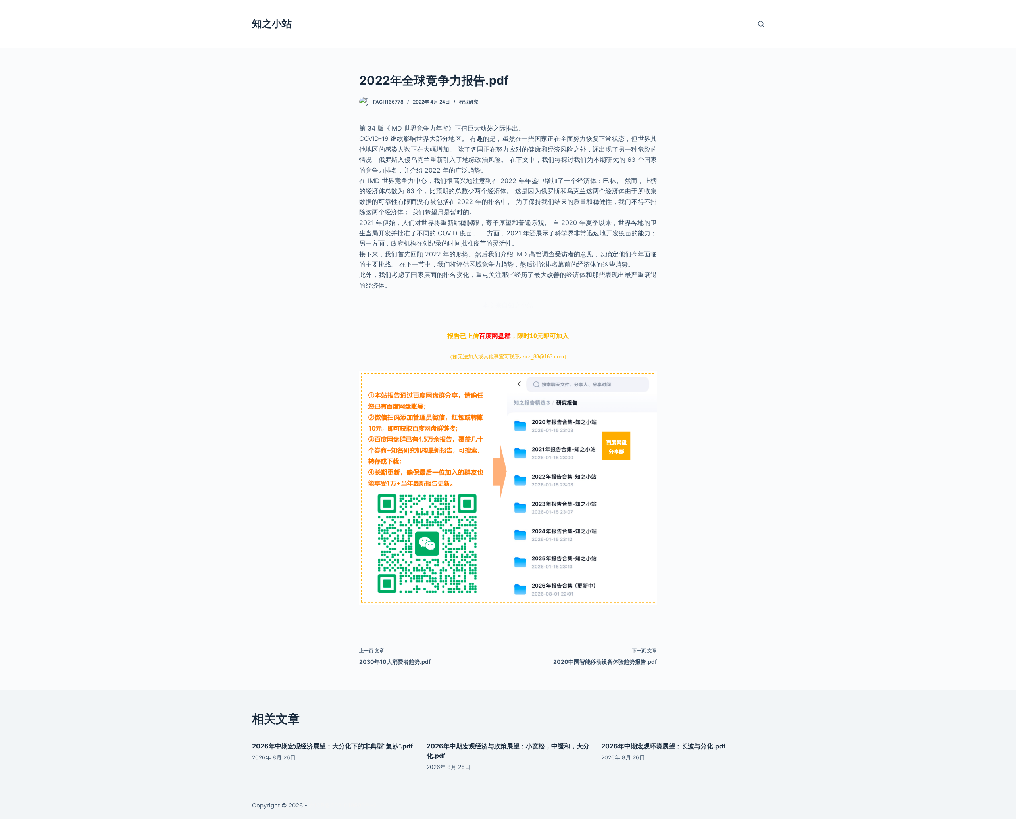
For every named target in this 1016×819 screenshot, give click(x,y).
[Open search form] (761, 24)
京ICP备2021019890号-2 (343, 805)
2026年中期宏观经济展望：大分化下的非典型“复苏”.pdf (332, 746)
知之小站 (272, 23)
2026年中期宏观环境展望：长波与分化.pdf (663, 746)
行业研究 (468, 102)
